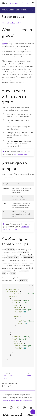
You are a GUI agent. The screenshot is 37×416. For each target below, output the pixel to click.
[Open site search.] (28, 3)
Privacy (5, 398)
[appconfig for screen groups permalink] (30, 244)
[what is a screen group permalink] (16, 36)
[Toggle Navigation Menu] (32, 411)
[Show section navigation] (32, 10)
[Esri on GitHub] (11, 407)
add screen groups (20, 154)
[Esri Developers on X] (17, 407)
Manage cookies (15, 398)
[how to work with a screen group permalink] (14, 102)
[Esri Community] (4, 407)
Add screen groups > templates (16, 228)
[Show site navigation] (32, 3)
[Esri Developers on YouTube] (30, 407)
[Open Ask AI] (23, 3)
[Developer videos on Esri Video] (24, 407)
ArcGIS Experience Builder (14, 9)
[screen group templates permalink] (22, 169)
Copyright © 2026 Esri (11, 395)
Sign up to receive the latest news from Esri (17, 400)
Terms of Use (27, 398)
